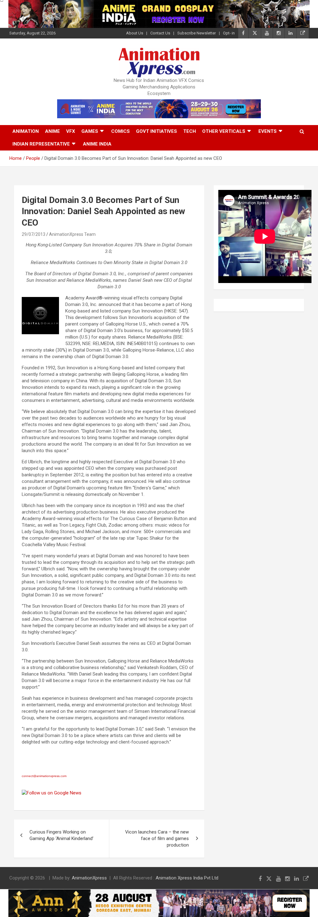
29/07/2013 (33, 234)
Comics (120, 131)
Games (89, 131)
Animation (25, 131)
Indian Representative (41, 144)
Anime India (97, 144)
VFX (70, 131)
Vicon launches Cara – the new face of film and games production (157, 838)
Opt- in (229, 33)
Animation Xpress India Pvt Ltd (187, 878)
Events (267, 131)
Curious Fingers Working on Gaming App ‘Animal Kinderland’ (61, 835)
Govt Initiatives (156, 131)
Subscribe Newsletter (196, 33)
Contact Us (160, 33)
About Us (134, 33)
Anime (52, 131)
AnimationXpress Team (72, 234)
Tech (189, 131)
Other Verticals (223, 131)
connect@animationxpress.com (44, 776)
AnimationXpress (89, 878)
